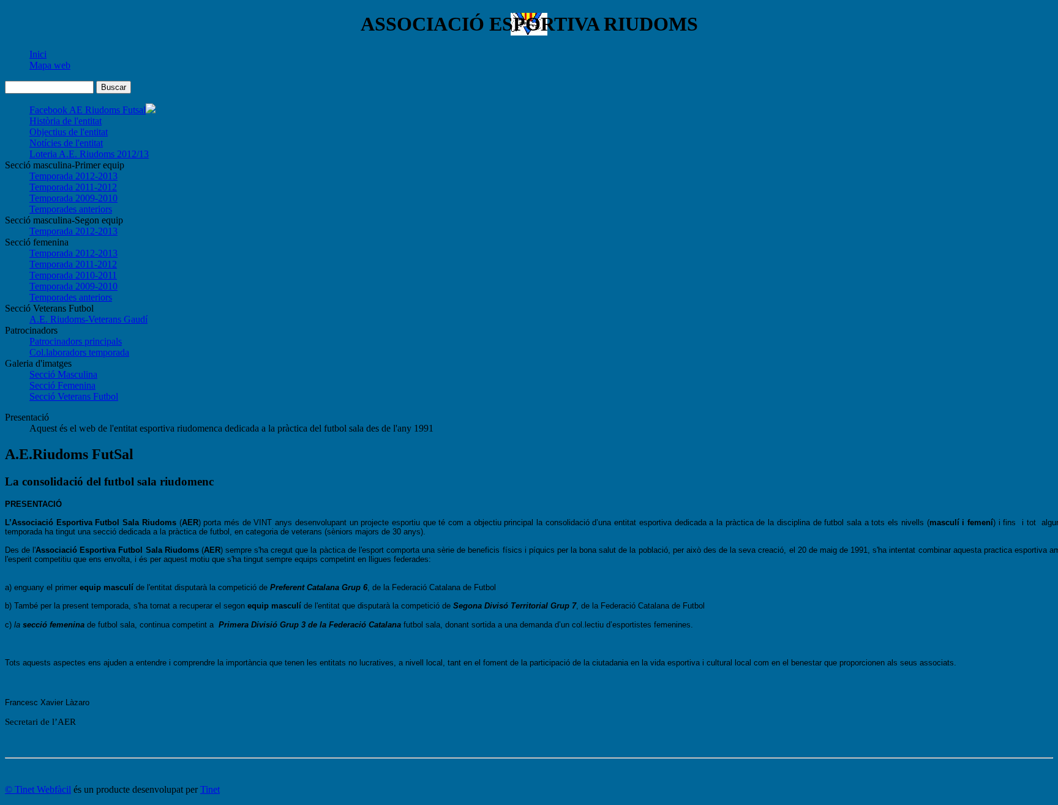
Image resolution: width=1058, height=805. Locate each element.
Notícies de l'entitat (66, 143)
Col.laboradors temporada (79, 352)
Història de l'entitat (65, 121)
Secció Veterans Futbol (73, 396)
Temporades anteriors (70, 209)
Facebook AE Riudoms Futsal (87, 110)
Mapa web (49, 65)
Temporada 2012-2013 (73, 176)
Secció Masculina (63, 374)
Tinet (210, 789)
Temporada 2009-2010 (73, 198)
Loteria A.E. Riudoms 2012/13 (89, 154)
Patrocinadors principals (75, 341)
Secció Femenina (62, 385)
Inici (38, 54)
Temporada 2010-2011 (73, 275)
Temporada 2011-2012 (73, 187)
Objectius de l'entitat (68, 132)
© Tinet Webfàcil (38, 789)
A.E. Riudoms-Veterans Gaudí (88, 319)
